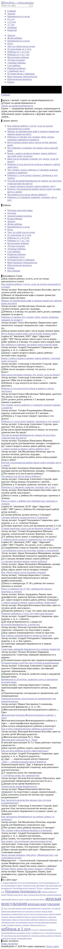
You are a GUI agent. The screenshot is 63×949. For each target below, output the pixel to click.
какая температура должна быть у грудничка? (44, 908)
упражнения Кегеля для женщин (13, 933)
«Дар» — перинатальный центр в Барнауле (23, 761)
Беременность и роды (18, 16)
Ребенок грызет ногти (15, 895)
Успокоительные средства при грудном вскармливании (30, 663)
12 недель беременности (48, 883)
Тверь (26, 895)
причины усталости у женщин (18, 925)
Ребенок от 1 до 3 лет (18, 51)
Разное (10, 82)
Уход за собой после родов (21, 46)
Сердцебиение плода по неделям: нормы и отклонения (30, 550)
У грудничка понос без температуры (20, 775)
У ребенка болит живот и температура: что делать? (27, 539)
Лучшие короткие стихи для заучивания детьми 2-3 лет (30, 528)
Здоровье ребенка (16, 62)
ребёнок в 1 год (15, 928)
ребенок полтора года (38, 925)
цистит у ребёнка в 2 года (35, 933)
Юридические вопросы (19, 79)
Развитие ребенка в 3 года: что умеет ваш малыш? (27, 613)
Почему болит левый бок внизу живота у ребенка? (27, 868)
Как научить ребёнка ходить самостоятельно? (25, 750)
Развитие (12, 30)
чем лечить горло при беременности (17, 935)
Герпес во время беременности (17, 105)
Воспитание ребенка (18, 57)
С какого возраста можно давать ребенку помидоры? (28, 602)
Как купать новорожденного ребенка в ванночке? (27, 728)
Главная (11, 11)
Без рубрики (13, 270)
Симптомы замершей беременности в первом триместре (30, 649)
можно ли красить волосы (38, 914)
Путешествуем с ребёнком (21, 73)
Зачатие (11, 13)
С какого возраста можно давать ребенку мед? (31, 186)
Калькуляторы (14, 218)
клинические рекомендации (11, 911)
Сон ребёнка (13, 65)
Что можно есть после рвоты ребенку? (27, 194)
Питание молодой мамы (20, 210)
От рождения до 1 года (19, 49)
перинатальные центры (19, 216)
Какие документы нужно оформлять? (31, 885)
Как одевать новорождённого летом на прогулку (26, 635)
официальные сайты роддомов (12, 919)
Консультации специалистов (22, 76)
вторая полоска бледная (37, 895)
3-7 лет (11, 24)
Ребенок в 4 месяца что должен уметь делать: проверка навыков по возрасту (30, 138)
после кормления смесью (25, 922)
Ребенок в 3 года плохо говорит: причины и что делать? (30, 421)
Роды (10, 43)
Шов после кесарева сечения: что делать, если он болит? (30, 374)
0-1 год (11, 19)
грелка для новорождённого (34, 899)
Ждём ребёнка (14, 38)
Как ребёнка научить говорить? (24, 888)
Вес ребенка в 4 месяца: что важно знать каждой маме (29, 344)
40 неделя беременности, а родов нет (20, 624)
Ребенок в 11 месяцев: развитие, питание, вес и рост (28, 487)
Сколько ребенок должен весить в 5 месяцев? (24, 517)
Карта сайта (52, 946)
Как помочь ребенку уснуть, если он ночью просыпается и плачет (30, 127)
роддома (11, 213)
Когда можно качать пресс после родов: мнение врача (29, 333)
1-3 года (11, 22)
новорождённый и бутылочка (20, 917)
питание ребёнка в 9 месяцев (34, 919)
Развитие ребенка (16, 68)
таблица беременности (47, 930)
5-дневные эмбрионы (9, 883)
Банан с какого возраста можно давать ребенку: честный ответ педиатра (32, 154)
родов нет (34, 930)
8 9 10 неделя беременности (27, 883)
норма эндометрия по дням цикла (43, 917)
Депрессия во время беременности (19, 786)
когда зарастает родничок (31, 911)
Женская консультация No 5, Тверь (19, 739)
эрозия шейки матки (24, 938)
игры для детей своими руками (15, 908)
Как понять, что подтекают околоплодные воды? (26, 841)
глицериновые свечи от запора (12, 899)
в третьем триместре (53, 895)
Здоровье (12, 27)
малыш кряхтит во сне (20, 914)
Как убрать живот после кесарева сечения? (23, 572)
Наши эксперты (9, 943)
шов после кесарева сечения (41, 935)
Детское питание (16, 60)
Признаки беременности (23, 891)
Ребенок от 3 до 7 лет (18, 54)
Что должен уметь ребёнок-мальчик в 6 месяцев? (26, 830)
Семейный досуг (16, 71)
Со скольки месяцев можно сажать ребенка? (24, 561)
